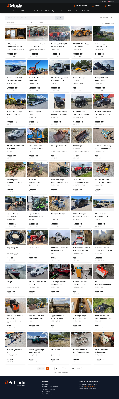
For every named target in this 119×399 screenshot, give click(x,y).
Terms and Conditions (48, 389)
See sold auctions (109, 23)
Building (70, 11)
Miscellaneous (91, 11)
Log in (109, 6)
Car (30, 11)
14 (73, 368)
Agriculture (55, 11)
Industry (77, 11)
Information (103, 1)
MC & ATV (36, 11)
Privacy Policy (46, 391)
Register (97, 6)
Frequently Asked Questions (50, 386)
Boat (83, 11)
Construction (11, 11)
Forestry (63, 11)
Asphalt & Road (21, 11)
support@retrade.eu (89, 386)
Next (78, 368)
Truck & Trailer (45, 11)
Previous (41, 368)
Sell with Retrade (81, 6)
